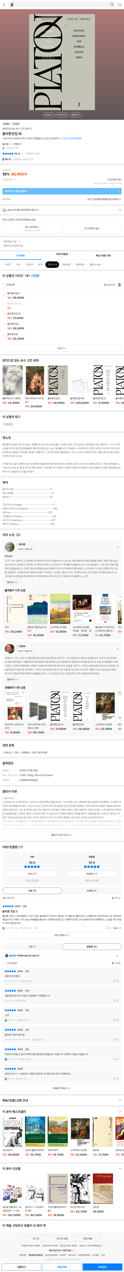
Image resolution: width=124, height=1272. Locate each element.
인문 (16, 752)
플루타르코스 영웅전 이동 (12, 386)
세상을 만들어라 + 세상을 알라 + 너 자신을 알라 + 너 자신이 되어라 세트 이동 (12, 1200)
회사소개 (71, 1255)
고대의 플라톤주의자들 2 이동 (58, 1195)
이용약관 (22, 1255)
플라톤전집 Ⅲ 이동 (65, 296)
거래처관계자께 (84, 1255)
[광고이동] (112, 4)
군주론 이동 (103, 1195)
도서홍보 (95, 1255)
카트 (120, 5)
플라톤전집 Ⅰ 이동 (65, 337)
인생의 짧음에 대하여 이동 (35, 1138)
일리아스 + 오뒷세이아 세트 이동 (35, 1200)
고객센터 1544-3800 (30, 1245)
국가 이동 (15, 615)
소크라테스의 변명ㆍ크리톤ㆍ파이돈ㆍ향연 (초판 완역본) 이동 (83, 615)
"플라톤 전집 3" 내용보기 (62, 917)
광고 (103, 1255)
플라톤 (5, 144)
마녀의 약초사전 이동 (80, 1195)
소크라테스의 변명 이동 (60, 615)
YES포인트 (7, 179)
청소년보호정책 (51, 1255)
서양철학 (25, 752)
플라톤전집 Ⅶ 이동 (65, 316)
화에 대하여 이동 (58, 1138)
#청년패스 (8, 424)
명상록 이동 (103, 1138)
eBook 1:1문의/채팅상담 (89, 1245)
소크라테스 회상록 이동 (105, 713)
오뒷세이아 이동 (12, 1138)
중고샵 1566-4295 (68, 1245)
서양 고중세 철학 (39, 752)
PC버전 (63, 1255)
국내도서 (8, 752)
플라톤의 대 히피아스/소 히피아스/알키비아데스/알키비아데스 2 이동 (105, 615)
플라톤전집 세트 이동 (65, 306)
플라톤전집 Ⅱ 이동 (65, 326)
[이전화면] (4, 4)
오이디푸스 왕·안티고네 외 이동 (15, 712)
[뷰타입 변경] (120, 285)
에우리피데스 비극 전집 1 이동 (35, 387)
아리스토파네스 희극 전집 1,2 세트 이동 (37, 717)
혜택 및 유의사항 (32, 880)
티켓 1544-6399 (50, 1245)
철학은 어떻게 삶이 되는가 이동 (37, 615)
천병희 (17, 144)
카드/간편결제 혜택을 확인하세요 (103, 199)
